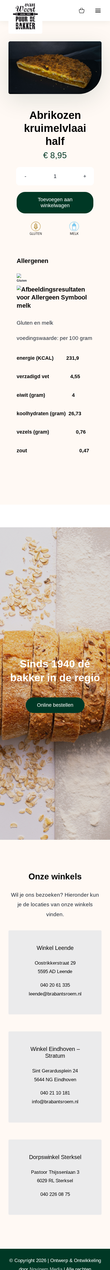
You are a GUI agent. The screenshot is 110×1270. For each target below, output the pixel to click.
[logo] (25, 3)
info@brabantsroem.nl (55, 1101)
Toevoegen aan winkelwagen (55, 202)
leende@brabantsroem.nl (55, 994)
